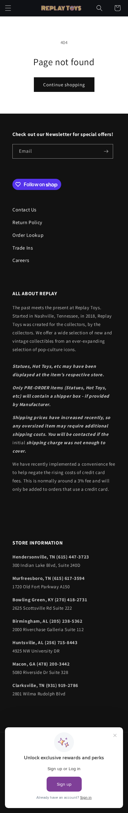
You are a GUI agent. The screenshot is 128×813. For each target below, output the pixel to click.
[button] (8, 8)
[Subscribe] (106, 151)
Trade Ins (22, 248)
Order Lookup (27, 235)
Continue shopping (64, 85)
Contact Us (24, 209)
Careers (20, 260)
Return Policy (27, 222)
